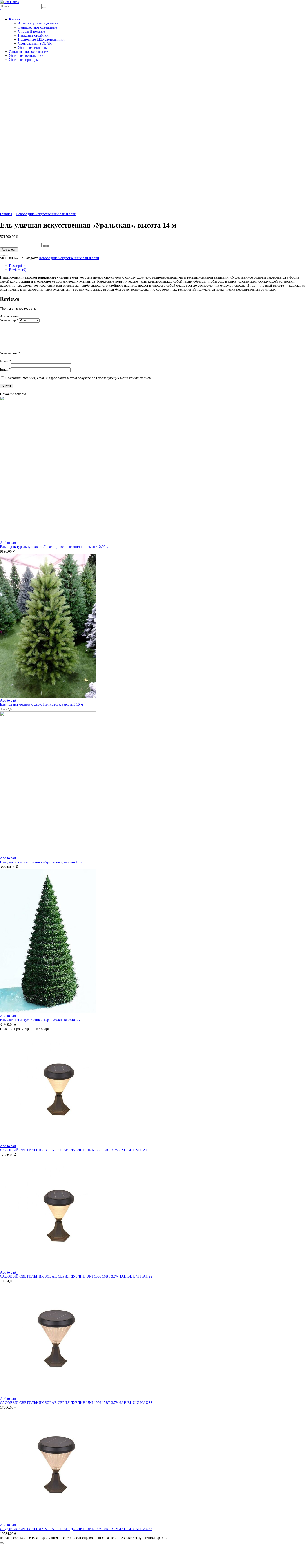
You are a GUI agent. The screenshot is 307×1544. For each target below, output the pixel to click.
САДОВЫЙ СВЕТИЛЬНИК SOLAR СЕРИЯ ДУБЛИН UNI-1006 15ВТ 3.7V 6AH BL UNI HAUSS (76, 1150)
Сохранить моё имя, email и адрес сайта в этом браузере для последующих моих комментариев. (78, 378)
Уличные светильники (26, 56)
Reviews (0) (17, 270)
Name (5, 361)
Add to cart (9, 249)
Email (5, 369)
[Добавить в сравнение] (6, 255)
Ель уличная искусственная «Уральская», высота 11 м (41, 862)
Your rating (9, 320)
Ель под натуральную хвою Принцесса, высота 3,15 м (41, 704)
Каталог (15, 19)
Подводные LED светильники (41, 39)
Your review (10, 353)
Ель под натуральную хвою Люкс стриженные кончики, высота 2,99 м (54, 547)
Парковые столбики (33, 35)
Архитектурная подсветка (38, 23)
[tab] (158, 266)
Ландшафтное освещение (37, 27)
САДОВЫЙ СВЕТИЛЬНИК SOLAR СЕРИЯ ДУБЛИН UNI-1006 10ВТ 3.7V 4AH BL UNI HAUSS (76, 1276)
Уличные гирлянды (33, 47)
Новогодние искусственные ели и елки (46, 214)
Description (17, 266)
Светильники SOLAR (35, 43)
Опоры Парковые (31, 31)
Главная (6, 214)
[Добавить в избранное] (2, 255)
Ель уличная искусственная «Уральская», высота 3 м (40, 1020)
